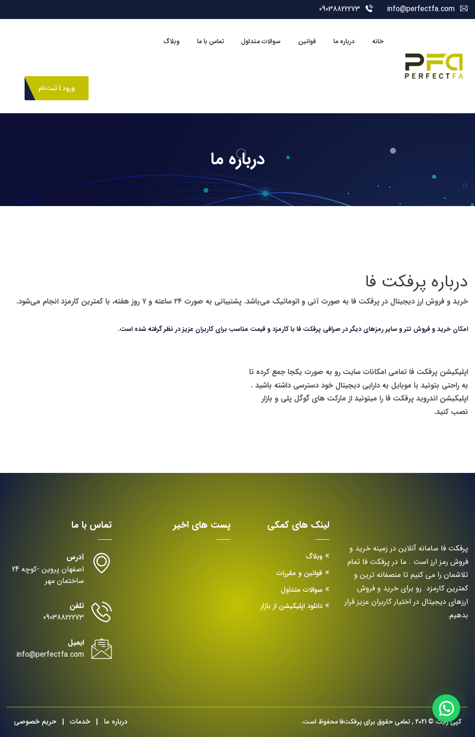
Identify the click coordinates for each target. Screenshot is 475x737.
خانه (378, 41)
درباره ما (344, 41)
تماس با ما (210, 41)
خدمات (80, 721)
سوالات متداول (261, 41)
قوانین (307, 41)
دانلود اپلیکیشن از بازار (291, 606)
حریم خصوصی (35, 721)
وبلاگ (172, 41)
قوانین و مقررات (299, 573)
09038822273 (339, 9)
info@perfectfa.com (421, 9)
